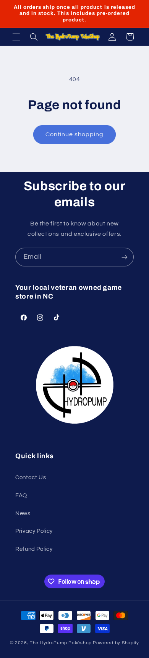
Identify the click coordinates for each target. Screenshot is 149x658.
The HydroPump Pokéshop (61, 643)
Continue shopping (74, 134)
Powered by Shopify (116, 643)
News (23, 513)
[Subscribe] (124, 257)
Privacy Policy (34, 531)
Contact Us (30, 477)
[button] (16, 37)
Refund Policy (33, 549)
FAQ (21, 495)
